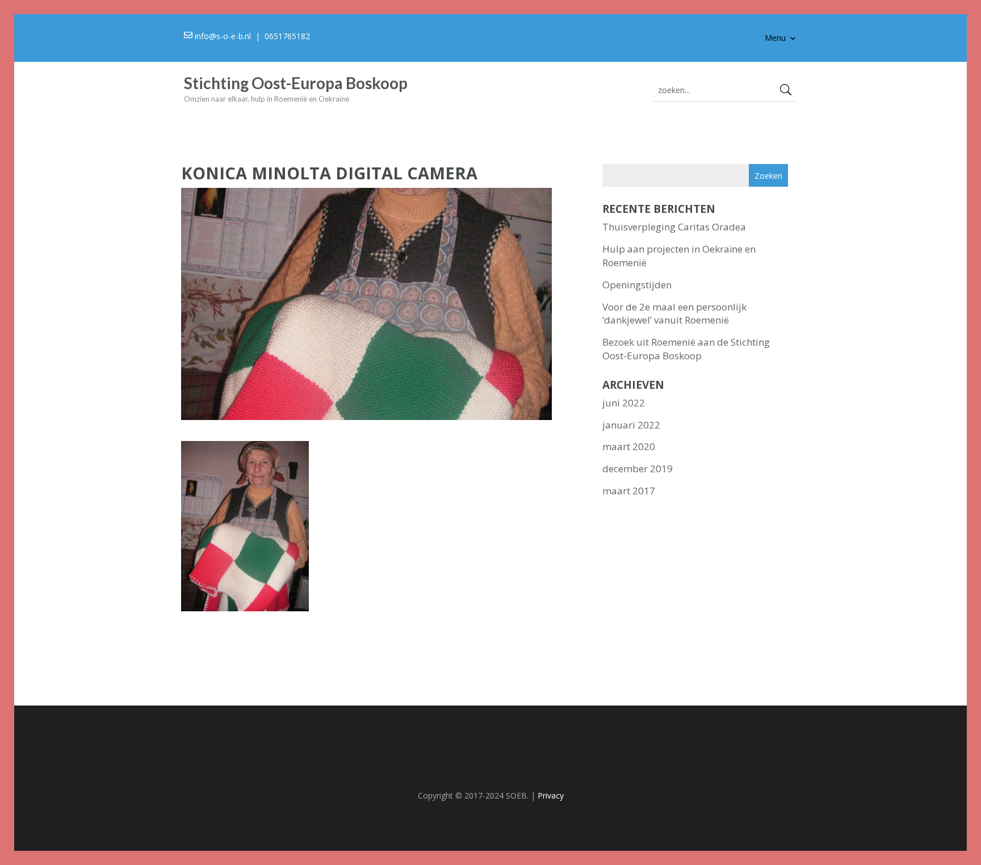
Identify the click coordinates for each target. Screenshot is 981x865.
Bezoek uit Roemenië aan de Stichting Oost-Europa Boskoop (686, 348)
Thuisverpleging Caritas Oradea (674, 226)
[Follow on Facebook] (490, 763)
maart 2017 (628, 490)
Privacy (551, 795)
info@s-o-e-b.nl (223, 36)
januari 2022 (631, 424)
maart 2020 (628, 446)
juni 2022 (623, 402)
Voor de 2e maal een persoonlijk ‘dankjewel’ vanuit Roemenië (674, 313)
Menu (775, 38)
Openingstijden (637, 284)
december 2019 (637, 468)
